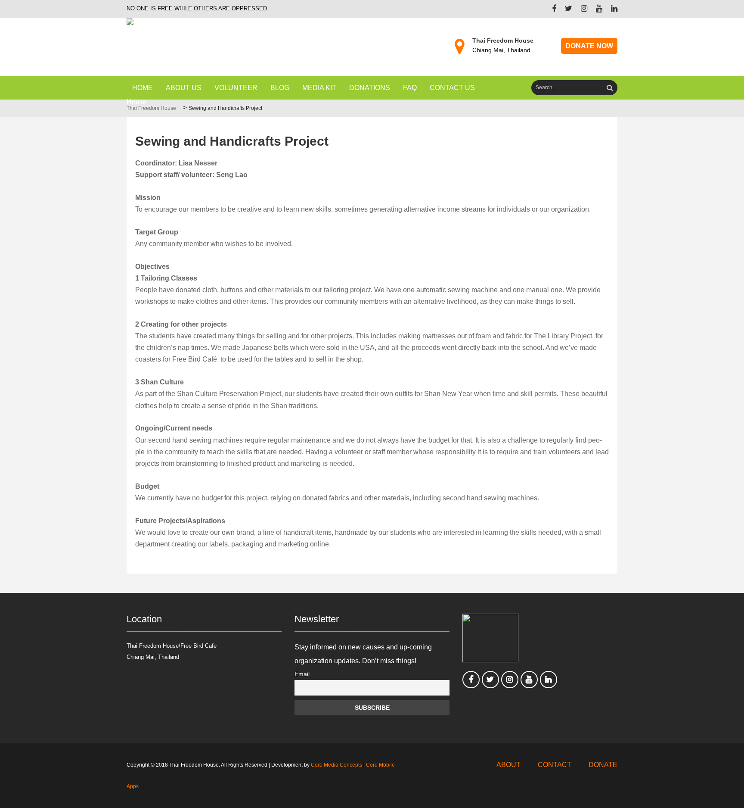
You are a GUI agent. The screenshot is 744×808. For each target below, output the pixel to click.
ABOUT (508, 764)
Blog (279, 87)
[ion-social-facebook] (549, 9)
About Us (184, 87)
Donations (369, 87)
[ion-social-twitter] (564, 9)
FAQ (410, 87)
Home (142, 87)
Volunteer (235, 87)
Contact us (452, 87)
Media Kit (319, 87)
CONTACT (554, 764)
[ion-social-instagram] (579, 9)
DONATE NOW (589, 46)
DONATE (603, 764)
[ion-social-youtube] (594, 9)
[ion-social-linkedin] (609, 9)
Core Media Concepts (336, 765)
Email (302, 674)
